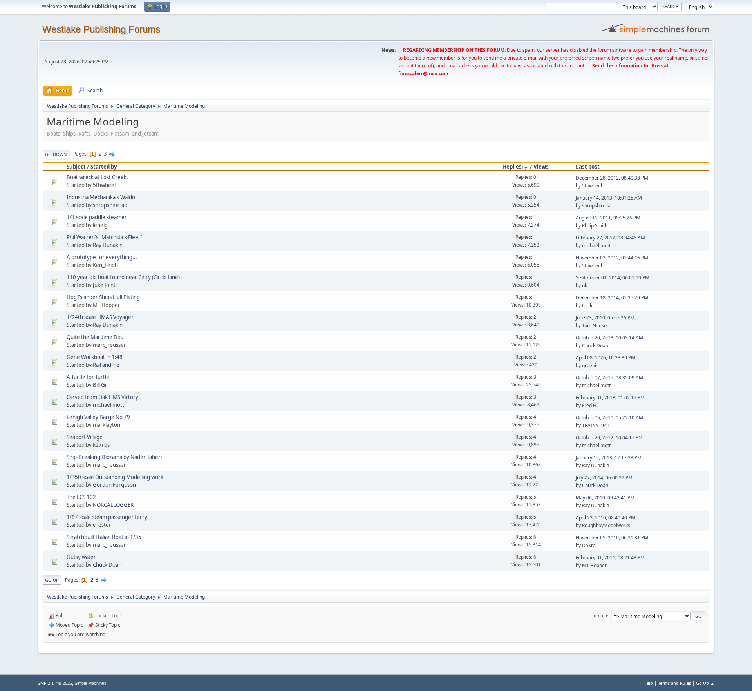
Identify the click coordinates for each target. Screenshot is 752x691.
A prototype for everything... (102, 257)
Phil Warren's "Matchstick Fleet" (104, 237)
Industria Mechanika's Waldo (101, 197)
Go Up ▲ (705, 683)
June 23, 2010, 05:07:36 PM (605, 317)
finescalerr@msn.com (423, 73)
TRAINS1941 (595, 425)
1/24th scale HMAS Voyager (100, 317)
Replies (512, 166)
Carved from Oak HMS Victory (102, 397)
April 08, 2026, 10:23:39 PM (605, 357)
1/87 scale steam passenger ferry (107, 517)
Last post (588, 166)
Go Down (56, 154)
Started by (103, 166)
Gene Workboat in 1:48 (95, 357)
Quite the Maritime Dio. (95, 337)
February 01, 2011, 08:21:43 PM (610, 557)
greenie (590, 365)
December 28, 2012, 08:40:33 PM (612, 177)
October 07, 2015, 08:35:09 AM (609, 377)
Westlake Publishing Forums (101, 29)
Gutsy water (81, 556)
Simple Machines (90, 683)
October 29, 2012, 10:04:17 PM (609, 437)
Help (648, 683)
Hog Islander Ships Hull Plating (103, 297)
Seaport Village (85, 437)
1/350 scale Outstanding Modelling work (115, 477)
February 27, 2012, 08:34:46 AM (610, 237)
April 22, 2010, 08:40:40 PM (605, 517)
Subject (76, 166)
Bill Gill (100, 384)
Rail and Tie (106, 364)
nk (584, 285)
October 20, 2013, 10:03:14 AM (609, 337)
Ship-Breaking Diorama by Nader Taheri (114, 457)
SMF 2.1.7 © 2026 (55, 683)
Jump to (601, 615)
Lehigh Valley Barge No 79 (98, 417)
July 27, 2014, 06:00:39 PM (604, 477)
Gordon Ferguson (114, 484)
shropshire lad (110, 205)
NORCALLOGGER (113, 504)
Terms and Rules (674, 683)
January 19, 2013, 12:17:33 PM (609, 457)
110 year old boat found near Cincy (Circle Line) (123, 277)
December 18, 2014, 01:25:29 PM (612, 297)
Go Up (52, 580)
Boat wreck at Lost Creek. (97, 177)
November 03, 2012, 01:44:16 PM (612, 257)
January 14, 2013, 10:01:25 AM (609, 197)
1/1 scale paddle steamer (97, 217)
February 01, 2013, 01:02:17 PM (610, 397)
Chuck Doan (595, 345)
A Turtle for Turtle (88, 377)
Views (541, 166)
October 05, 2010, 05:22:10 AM (609, 417)
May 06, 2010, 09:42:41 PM (605, 497)
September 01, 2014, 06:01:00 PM (612, 277)
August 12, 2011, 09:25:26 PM (608, 217)
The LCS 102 (81, 497)
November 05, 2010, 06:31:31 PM (612, 537)
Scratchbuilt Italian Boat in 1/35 (104, 536)
